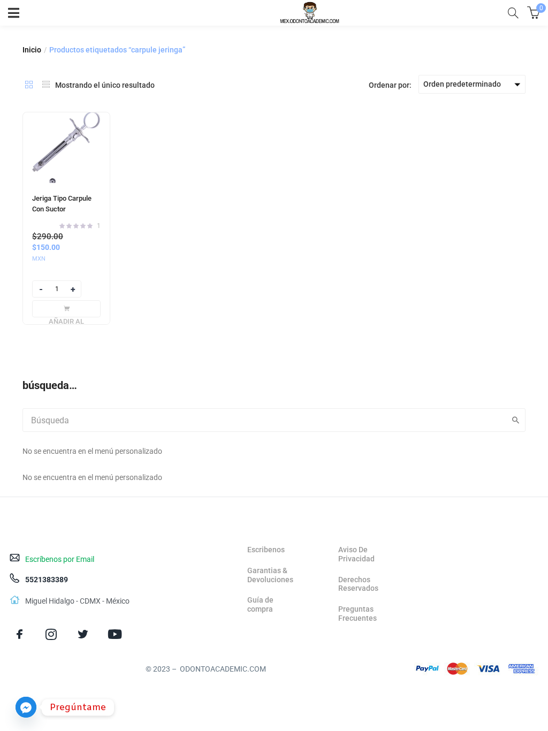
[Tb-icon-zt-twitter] (82, 633)
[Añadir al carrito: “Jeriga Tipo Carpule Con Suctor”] (66, 309)
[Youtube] (114, 633)
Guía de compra (260, 604)
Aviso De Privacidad (356, 554)
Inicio (31, 49)
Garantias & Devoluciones (270, 575)
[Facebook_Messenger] (26, 707)
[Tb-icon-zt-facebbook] (19, 633)
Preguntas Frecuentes (357, 613)
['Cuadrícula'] (28, 84)
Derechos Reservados (358, 584)
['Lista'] (46, 84)
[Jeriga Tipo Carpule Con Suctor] (66, 147)
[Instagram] (51, 633)
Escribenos (266, 549)
